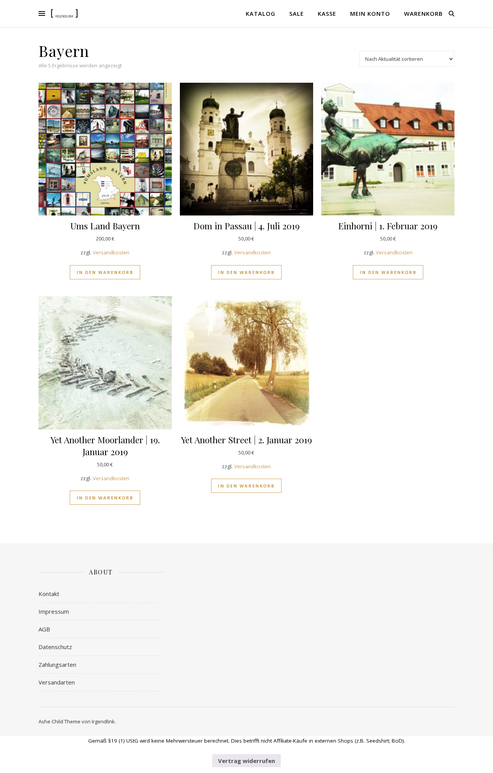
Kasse (327, 13)
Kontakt (49, 594)
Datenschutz (55, 647)
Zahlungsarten (57, 664)
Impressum (54, 611)
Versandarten (57, 682)
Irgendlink (103, 721)
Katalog (260, 13)
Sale (296, 13)
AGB (44, 629)
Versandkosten (111, 252)
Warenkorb (423, 13)
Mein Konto (370, 13)
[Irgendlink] (64, 13)
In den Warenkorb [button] (105, 272)
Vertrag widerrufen (246, 761)
